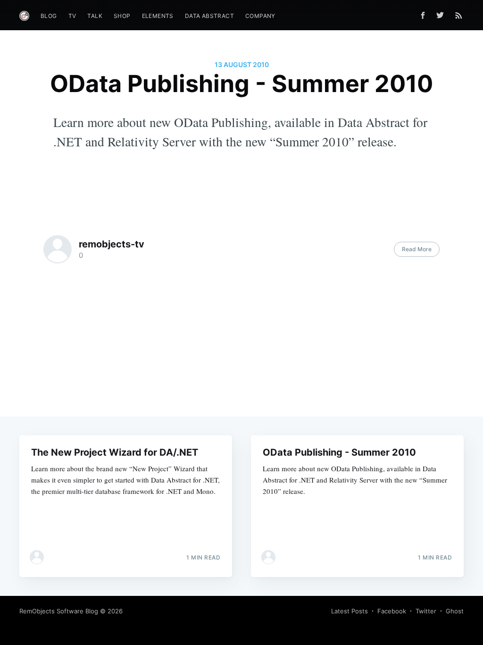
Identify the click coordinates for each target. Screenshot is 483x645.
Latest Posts (349, 611)
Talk (94, 15)
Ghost (455, 611)
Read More (417, 249)
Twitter (426, 611)
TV (72, 15)
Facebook (391, 611)
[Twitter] (442, 15)
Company (260, 15)
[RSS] (459, 15)
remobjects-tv (111, 244)
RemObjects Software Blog (58, 611)
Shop (122, 15)
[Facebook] (423, 15)
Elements (158, 15)
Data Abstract (209, 15)
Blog (49, 15)
